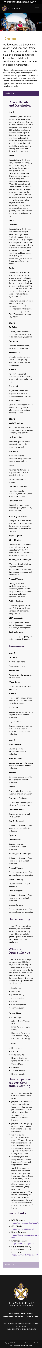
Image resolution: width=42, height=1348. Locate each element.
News (22, 1313)
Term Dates (14, 1313)
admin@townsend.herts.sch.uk (23, 1329)
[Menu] (36, 9)
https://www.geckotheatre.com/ (25, 1255)
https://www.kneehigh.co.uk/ (23, 1243)
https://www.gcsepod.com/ (23, 1229)
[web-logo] (16, 8)
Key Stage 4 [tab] (9, 1265)
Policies (29, 1313)
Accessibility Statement (14, 1316)
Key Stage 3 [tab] (9, 93)
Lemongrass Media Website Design (23, 1345)
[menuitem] (36, 9)
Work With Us (32, 1316)
